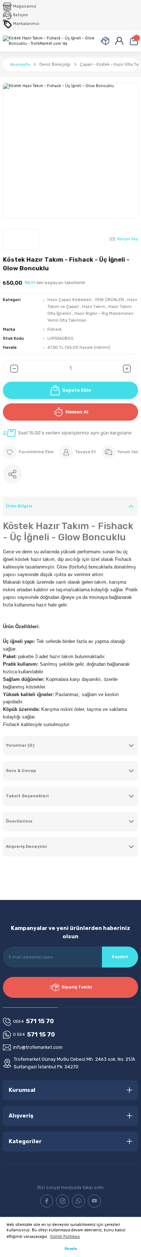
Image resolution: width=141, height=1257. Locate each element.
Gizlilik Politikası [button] (65, 1236)
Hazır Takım (93, 306)
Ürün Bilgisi (19, 506)
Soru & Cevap (21, 770)
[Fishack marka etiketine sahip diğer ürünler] (21, 239)
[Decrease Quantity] (10, 368)
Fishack (54, 329)
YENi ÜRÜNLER (109, 299)
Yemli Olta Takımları (66, 320)
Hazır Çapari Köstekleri (69, 299)
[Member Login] (119, 41)
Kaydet (120, 956)
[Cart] (133, 41)
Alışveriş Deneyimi (26, 846)
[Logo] (49, 41)
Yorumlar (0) (20, 745)
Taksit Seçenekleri (27, 795)
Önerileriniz (19, 821)
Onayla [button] (70, 1248)
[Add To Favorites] (28, 452)
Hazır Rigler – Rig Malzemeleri (104, 313)
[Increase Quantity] (130, 368)
